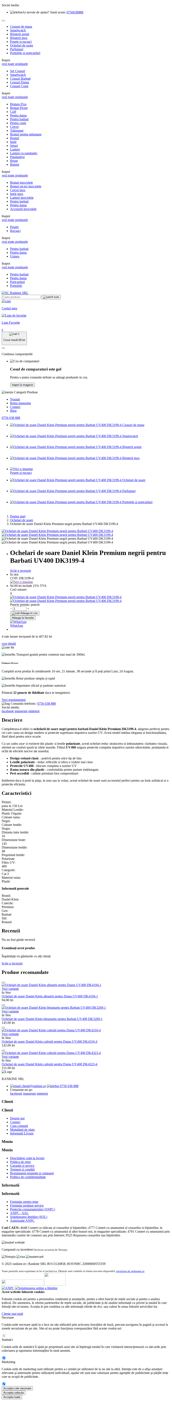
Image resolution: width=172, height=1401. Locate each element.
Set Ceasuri (17, 71)
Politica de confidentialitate (28, 1177)
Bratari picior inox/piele (25, 186)
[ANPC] (8, 1288)
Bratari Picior (19, 108)
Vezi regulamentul (14, 700)
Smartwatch (18, 30)
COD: (14, 578)
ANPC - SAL (19, 1213)
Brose (14, 160)
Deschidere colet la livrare (27, 1158)
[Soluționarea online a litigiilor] (36, 1288)
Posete (14, 227)
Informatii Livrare (22, 1133)
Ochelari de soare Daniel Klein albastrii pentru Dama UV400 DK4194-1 (50, 996)
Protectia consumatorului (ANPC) (32, 1209)
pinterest (33, 711)
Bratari (14, 138)
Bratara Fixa (18, 104)
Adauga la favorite (23, 617)
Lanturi (15, 149)
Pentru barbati (19, 119)
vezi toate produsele (15, 64)
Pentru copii (18, 123)
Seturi (14, 145)
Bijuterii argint (19, 34)
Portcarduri (17, 282)
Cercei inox (17, 190)
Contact (15, 407)
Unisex (15, 256)
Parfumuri (16, 49)
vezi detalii (9, 643)
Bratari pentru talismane (26, 134)
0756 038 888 (11, 418)
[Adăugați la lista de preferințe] (3, 982)
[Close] (3, 20)
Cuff (13, 111)
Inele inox (16, 194)
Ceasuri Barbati (20, 78)
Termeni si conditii (22, 1169)
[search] (51, 297)
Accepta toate (11, 1397)
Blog (13, 410)
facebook (8, 711)
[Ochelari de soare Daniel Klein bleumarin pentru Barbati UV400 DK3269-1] (54, 1007)
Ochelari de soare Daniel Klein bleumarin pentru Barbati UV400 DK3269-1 (52, 1019)
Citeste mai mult (12, 1313)
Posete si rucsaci (21, 41)
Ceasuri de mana (21, 26)
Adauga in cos (29, 613)
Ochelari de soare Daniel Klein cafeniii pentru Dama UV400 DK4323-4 (49, 1064)
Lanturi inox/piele (22, 197)
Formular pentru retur (24, 1201)
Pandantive (17, 157)
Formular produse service (27, 1205)
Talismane (16, 130)
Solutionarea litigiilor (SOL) (28, 1217)
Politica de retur (20, 1162)
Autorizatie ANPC (22, 1220)
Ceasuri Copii (19, 86)
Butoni (14, 164)
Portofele (16, 285)
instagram (21, 711)
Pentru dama (18, 115)
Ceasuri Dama (19, 82)
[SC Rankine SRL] (15, 293)
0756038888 (74, 12)
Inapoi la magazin (22, 384)
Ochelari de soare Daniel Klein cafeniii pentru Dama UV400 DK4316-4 (49, 1041)
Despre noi (17, 1118)
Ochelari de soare (21, 45)
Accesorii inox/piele (23, 209)
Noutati (15, 399)
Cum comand (19, 1126)
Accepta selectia (13, 1392)
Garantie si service (22, 1165)
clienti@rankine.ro (33, 1086)
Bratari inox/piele (21, 182)
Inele (13, 142)
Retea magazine (20, 403)
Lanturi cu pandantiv (24, 153)
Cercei (14, 127)
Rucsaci (15, 231)
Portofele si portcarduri (25, 53)
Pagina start (17, 516)
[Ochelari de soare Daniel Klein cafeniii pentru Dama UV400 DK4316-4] (51, 1030)
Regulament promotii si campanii (32, 1173)
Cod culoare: (18, 589)
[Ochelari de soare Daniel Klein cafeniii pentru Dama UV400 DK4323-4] (51, 1053)
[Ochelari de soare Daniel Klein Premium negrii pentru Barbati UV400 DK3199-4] (57, 531)
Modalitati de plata (22, 1129)
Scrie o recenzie (20, 570)
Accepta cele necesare (17, 1388)
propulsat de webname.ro (130, 1271)
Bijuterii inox (18, 38)
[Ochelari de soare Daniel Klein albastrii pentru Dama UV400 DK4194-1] (51, 985)
